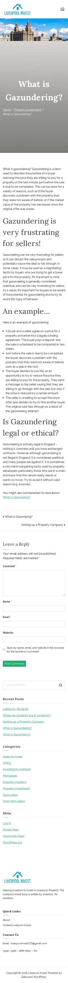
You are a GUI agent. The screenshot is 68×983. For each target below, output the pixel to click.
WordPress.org (12, 842)
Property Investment (16, 788)
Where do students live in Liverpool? (27, 715)
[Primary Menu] (62, 9)
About (6, 920)
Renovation (10, 795)
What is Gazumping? (16, 497)
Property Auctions (15, 782)
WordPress (39, 977)
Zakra (24, 977)
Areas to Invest (12, 756)
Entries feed (10, 829)
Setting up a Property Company (42, 524)
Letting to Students (15, 709)
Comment (9, 566)
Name (7, 601)
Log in (7, 823)
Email (7, 617)
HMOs (7, 763)
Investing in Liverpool (17, 769)
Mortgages (10, 775)
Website (8, 632)
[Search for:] (34, 685)
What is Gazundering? (17, 728)
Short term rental (14, 801)
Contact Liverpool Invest (17, 925)
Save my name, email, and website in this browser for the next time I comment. (35, 649)
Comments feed (13, 836)
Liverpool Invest (37, 973)
